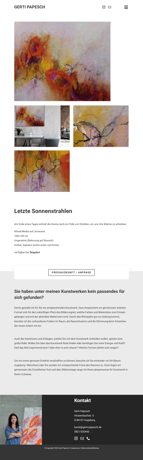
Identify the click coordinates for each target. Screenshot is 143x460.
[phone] (88, 438)
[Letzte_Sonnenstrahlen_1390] (71, 61)
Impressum (75, 448)
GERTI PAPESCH (29, 7)
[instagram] (103, 7)
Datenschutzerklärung (90, 448)
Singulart (35, 252)
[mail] (109, 7)
